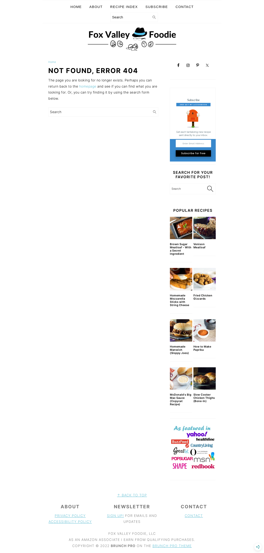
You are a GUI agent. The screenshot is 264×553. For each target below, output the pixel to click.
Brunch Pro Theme (172, 546)
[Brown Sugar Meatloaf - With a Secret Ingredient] (181, 228)
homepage (87, 86)
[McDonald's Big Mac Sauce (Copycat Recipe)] (181, 378)
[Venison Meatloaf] (204, 228)
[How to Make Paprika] (204, 330)
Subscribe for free (193, 153)
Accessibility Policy (70, 522)
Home (52, 62)
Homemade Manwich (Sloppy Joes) (179, 350)
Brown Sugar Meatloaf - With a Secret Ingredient (180, 249)
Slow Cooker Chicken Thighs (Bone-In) (204, 398)
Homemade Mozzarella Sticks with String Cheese (179, 300)
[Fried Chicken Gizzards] (204, 279)
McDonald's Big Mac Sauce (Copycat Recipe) (180, 399)
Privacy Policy (70, 516)
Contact (194, 516)
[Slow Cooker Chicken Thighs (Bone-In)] (204, 378)
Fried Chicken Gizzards (202, 297)
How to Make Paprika (202, 348)
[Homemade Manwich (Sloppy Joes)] (181, 330)
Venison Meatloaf (199, 246)
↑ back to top (132, 495)
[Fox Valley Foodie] (132, 53)
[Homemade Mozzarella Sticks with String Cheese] (181, 279)
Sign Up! (115, 516)
